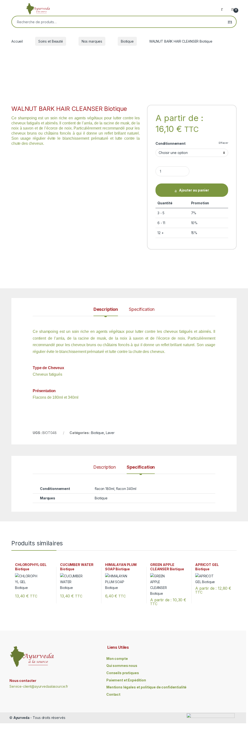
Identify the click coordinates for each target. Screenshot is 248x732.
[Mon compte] (223, 9)
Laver (110, 433)
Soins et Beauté (50, 41)
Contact (113, 694)
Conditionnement (170, 143)
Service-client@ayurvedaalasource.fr (38, 686)
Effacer (223, 143)
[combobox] (118, 21)
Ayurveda (21, 718)
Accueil (17, 41)
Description (105, 309)
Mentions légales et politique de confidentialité (146, 687)
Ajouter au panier (194, 190)
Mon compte (117, 658)
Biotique (127, 41)
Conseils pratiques (122, 673)
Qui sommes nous (121, 665)
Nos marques (92, 41)
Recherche (230, 21)
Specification (142, 309)
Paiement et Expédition (126, 680)
